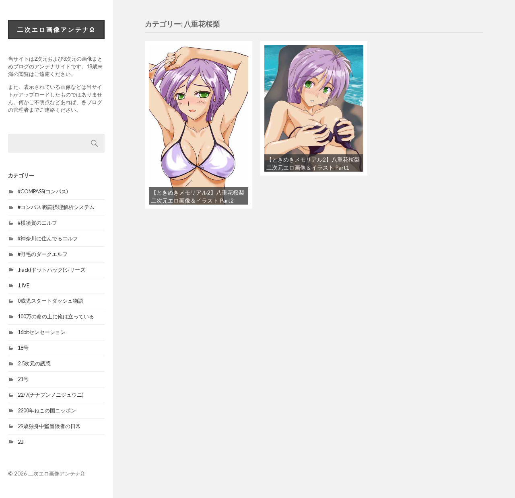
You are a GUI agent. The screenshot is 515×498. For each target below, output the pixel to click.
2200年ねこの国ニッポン (47, 410)
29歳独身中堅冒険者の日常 (49, 426)
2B (21, 442)
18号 (23, 347)
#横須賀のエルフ (37, 222)
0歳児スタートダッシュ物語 (50, 300)
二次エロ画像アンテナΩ (56, 29)
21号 (23, 379)
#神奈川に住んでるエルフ (48, 238)
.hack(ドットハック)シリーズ (51, 269)
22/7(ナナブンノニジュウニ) (51, 394)
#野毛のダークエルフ (43, 254)
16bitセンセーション (42, 332)
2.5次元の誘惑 (34, 363)
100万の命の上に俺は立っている (56, 316)
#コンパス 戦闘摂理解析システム (56, 207)
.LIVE (23, 285)
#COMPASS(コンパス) (43, 191)
